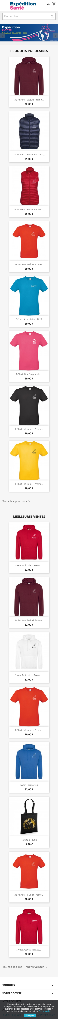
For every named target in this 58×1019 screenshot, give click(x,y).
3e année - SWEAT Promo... (29, 99)
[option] (29, 32)
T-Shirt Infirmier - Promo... (29, 429)
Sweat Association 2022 (29, 949)
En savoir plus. (45, 1011)
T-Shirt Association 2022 (29, 319)
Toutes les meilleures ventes (25, 967)
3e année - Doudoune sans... (29, 154)
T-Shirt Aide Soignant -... (29, 374)
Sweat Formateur (29, 784)
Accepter (30, 1015)
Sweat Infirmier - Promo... (29, 565)
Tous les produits (16, 501)
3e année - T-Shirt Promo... (29, 264)
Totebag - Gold (29, 839)
